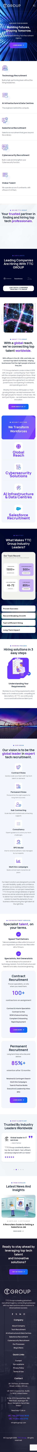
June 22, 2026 (13, 1221)
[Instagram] (24, 1314)
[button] (13, 1169)
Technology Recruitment (14, 75)
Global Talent (9, 183)
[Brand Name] (7, 278)
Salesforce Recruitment (14, 128)
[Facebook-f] (12, 1314)
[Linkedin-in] (20, 1314)
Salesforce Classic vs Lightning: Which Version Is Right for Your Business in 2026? (18, 1225)
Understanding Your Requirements (18, 685)
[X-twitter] (16, 1314)
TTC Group (26, 1221)
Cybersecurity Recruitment (15, 155)
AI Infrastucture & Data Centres (18, 103)
